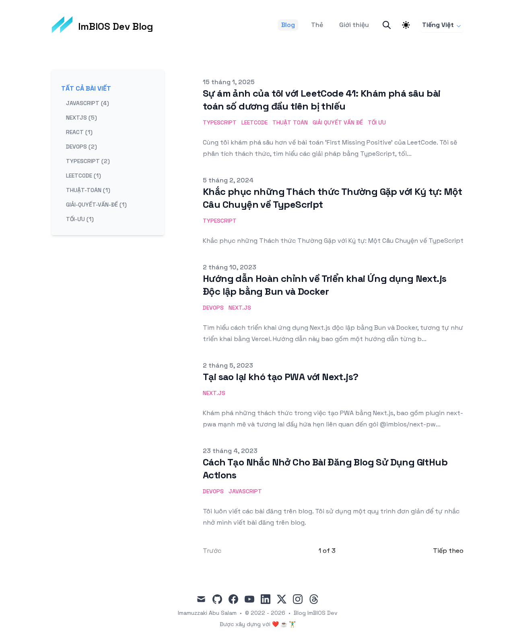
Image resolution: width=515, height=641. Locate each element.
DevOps (213, 307)
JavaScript (245, 491)
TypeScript (220, 122)
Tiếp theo (448, 550)
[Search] (386, 25)
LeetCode (254, 122)
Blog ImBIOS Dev (316, 612)
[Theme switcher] (406, 25)
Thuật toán (290, 122)
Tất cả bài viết (86, 88)
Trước (212, 550)
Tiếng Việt (438, 25)
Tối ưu (377, 122)
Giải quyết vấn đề (338, 122)
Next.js (240, 307)
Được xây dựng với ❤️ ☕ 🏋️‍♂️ (258, 624)
